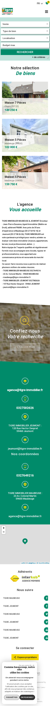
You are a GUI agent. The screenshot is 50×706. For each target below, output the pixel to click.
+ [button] (4, 528)
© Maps (31, 563)
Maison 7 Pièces (15, 104)
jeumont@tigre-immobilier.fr (25, 448)
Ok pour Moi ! (27, 697)
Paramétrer (11, 697)
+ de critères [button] (38, 57)
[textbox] (25, 31)
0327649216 (25, 475)
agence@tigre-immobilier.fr (25, 390)
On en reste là (25, 665)
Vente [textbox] (6, 24)
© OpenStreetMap (43, 563)
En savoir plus (25, 347)
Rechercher (25, 52)
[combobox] (25, 24)
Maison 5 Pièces (15, 141)
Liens (43, 687)
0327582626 (25, 408)
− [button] (4, 532)
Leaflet (23, 563)
